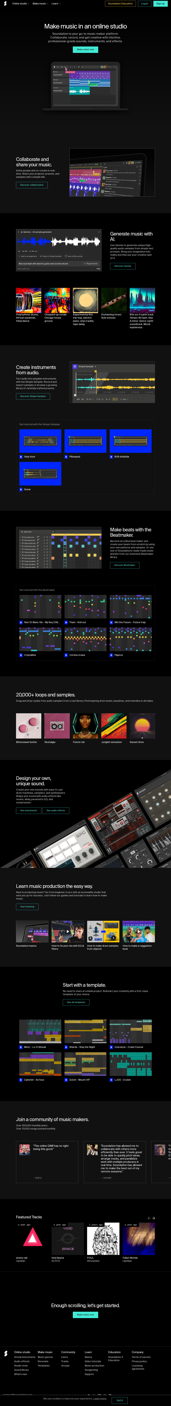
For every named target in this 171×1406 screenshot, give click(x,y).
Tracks (65, 1361)
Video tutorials (93, 1361)
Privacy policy (139, 1361)
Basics (88, 1357)
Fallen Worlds (130, 1258)
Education (114, 1352)
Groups (65, 1366)
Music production (94, 1366)
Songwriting (91, 1370)
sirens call (21, 1258)
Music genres (45, 1357)
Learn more (99, 1399)
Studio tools (21, 1366)
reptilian (20, 1261)
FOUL (90, 1258)
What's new (20, 1374)
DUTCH (56, 1261)
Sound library (21, 1370)
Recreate (43, 1361)
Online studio (19, 4)
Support (89, 1374)
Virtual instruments (24, 1357)
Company (137, 1352)
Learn (55, 4)
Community (68, 1352)
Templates (44, 1366)
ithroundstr (93, 1261)
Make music (39, 4)
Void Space (58, 1258)
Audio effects (22, 1361)
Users (64, 1357)
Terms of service (141, 1357)
